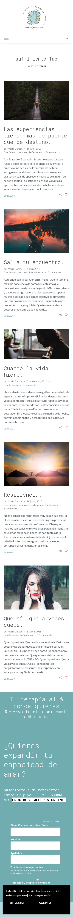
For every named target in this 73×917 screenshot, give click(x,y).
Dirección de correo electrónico (30, 825)
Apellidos (16, 853)
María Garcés (15, 148)
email (62, 712)
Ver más (8, 196)
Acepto (45, 902)
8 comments (10, 508)
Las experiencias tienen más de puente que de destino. (35, 135)
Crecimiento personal (15, 152)
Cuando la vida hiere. (26, 371)
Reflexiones (35, 152)
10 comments (44, 635)
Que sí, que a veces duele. (34, 621)
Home (30, 66)
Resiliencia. (23, 494)
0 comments (53, 152)
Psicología (50, 504)
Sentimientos (36, 272)
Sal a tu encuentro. (34, 262)
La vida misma (11, 384)
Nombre (15, 839)
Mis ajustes (19, 903)
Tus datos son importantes (26, 867)
